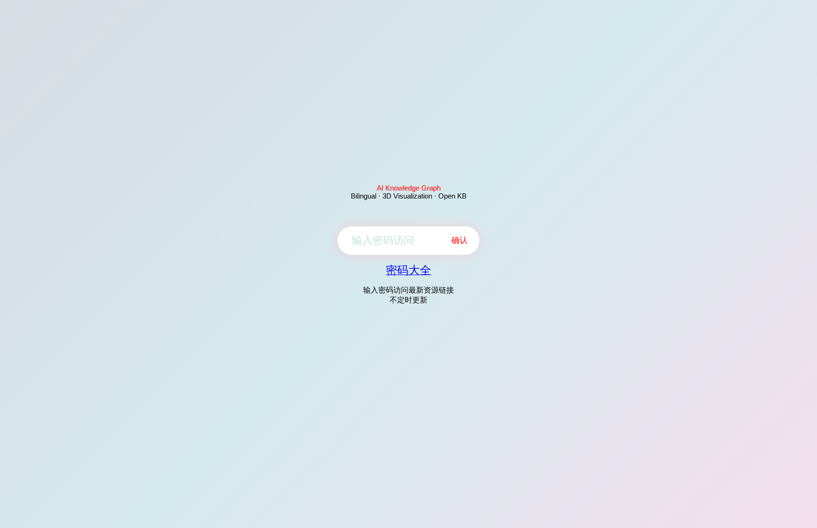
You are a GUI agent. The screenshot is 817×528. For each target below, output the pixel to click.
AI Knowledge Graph (409, 188)
